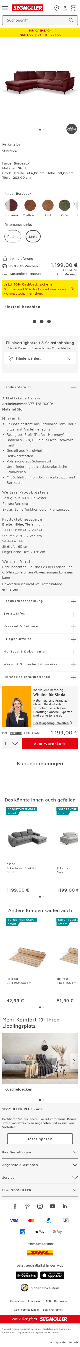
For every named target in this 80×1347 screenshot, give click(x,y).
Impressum (35, 1301)
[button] (11, 208)
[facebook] (15, 1207)
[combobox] (11, 743)
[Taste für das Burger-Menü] (5, 7)
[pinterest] (27, 1207)
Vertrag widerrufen (61, 1342)
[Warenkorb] (74, 8)
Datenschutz (62, 1301)
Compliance (17, 1301)
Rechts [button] (12, 236)
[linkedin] (65, 1207)
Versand (70, 274)
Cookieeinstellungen (27, 1309)
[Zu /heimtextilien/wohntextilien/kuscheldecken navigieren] (40, 1058)
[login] (65, 8)
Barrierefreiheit (53, 1309)
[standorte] (57, 8)
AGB (48, 1301)
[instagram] (40, 1207)
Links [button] (33, 236)
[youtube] (52, 1207)
